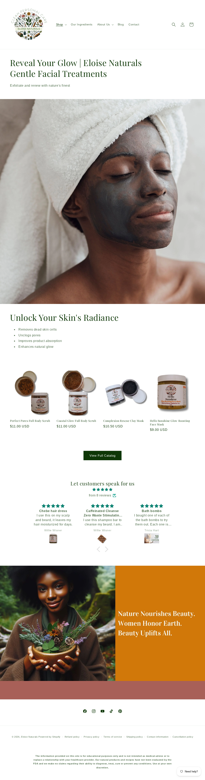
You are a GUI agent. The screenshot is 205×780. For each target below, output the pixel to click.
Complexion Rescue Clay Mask (123, 420)
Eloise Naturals (29, 737)
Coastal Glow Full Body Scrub (76, 420)
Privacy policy (91, 737)
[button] (61, 24)
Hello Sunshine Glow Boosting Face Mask (170, 422)
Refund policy (72, 737)
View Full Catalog (102, 455)
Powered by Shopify (49, 737)
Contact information (157, 737)
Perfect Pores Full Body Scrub (30, 420)
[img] (102, 490)
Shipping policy (134, 737)
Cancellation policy (183, 737)
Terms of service (113, 737)
